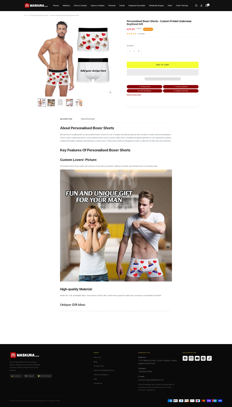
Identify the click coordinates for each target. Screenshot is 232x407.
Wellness (66, 5)
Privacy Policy (99, 366)
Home (26, 15)
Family (122, 5)
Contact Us (98, 383)
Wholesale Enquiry (156, 5)
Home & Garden (80, 5)
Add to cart (162, 65)
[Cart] (206, 5)
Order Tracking (182, 5)
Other (170, 5)
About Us (97, 357)
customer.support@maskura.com (150, 380)
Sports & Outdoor (98, 5)
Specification (87, 119)
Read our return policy (134, 95)
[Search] (196, 5)
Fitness (56, 5)
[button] (163, 72)
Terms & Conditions (101, 375)
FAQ (95, 379)
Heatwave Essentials (137, 5)
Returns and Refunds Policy (104, 370)
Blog (95, 362)
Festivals (112, 5)
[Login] (201, 6)
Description (66, 119)
